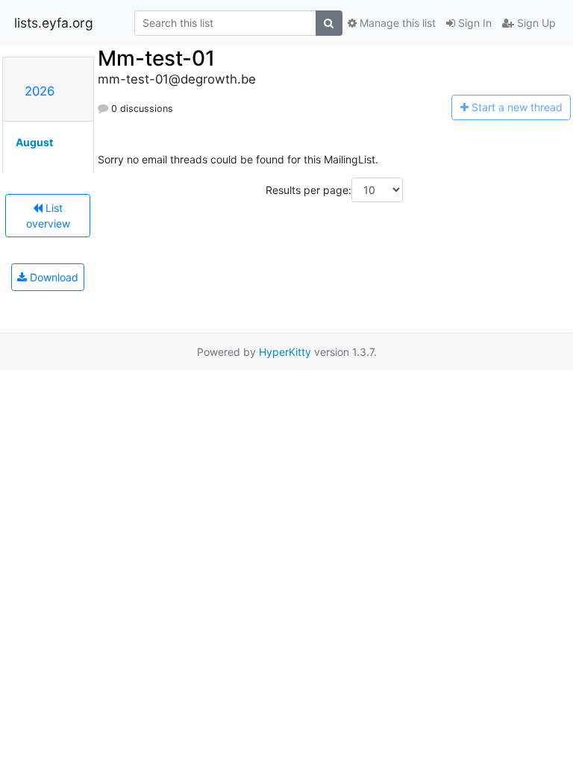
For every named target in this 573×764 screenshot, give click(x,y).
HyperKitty (285, 351)
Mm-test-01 (156, 58)
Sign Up (535, 22)
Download (52, 277)
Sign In (473, 22)
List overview (48, 215)
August (34, 142)
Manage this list (396, 22)
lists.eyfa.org (53, 23)
